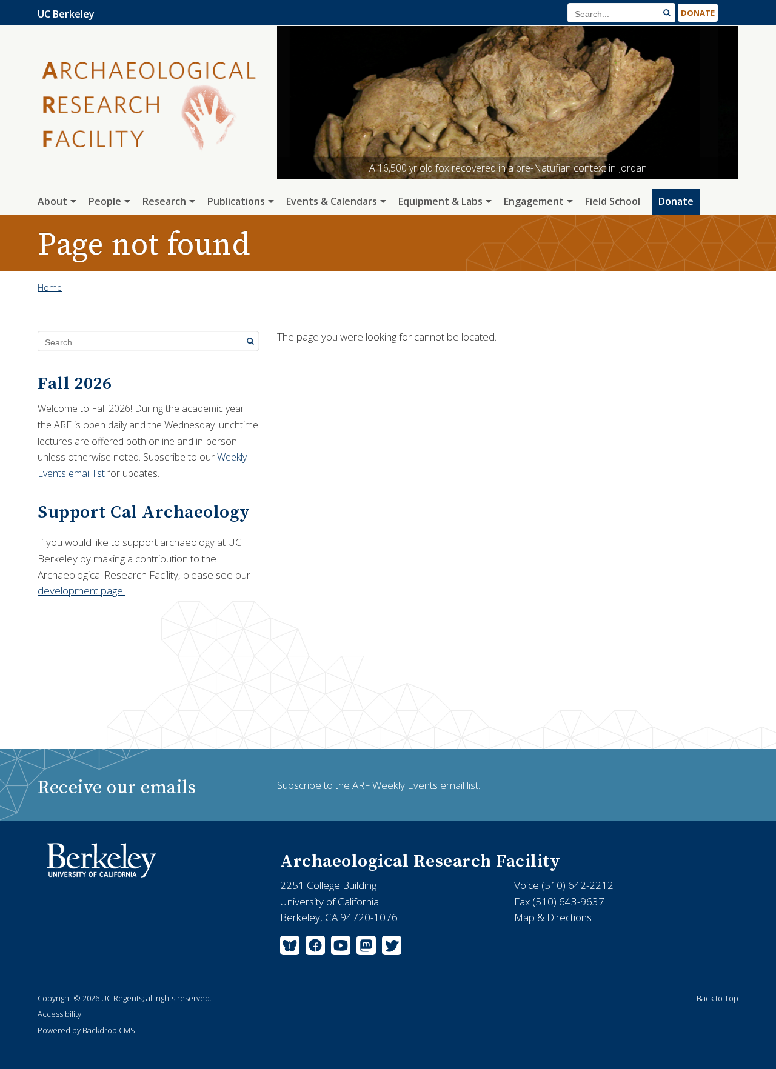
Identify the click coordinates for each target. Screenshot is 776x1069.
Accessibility (59, 1013)
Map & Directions (553, 917)
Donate (698, 12)
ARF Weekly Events (395, 785)
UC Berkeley (66, 14)
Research (164, 201)
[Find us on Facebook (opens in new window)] (315, 948)
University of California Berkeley (107, 860)
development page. (81, 591)
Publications (236, 201)
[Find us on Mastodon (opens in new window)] (366, 948)
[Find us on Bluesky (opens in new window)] (291, 948)
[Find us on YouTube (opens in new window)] (340, 948)
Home (50, 287)
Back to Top (717, 998)
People (105, 201)
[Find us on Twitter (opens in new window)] (390, 948)
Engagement (534, 201)
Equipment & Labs (440, 201)
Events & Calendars (331, 201)
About (52, 201)
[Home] (148, 118)
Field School (612, 201)
